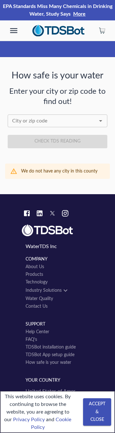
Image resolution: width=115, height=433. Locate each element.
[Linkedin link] (39, 214)
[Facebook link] (27, 214)
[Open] (100, 120)
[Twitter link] (52, 214)
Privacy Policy (29, 419)
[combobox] (57, 120)
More (79, 14)
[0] (102, 30)
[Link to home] (57, 230)
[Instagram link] (65, 214)
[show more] (13, 30)
